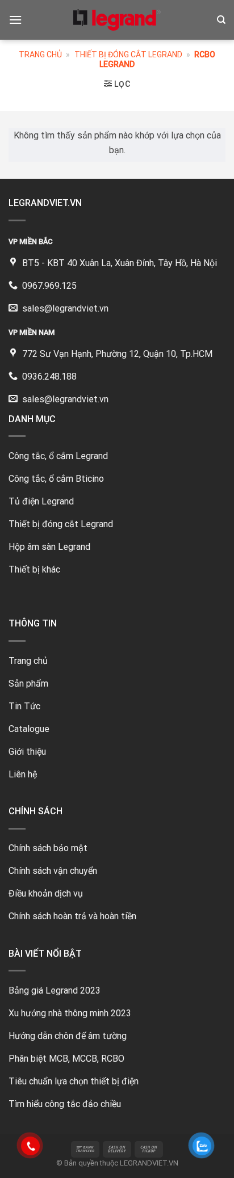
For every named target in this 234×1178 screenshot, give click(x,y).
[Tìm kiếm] (221, 20)
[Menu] (15, 19)
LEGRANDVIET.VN (149, 1163)
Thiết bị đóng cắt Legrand (128, 54)
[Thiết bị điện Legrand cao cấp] (117, 20)
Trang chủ (40, 54)
